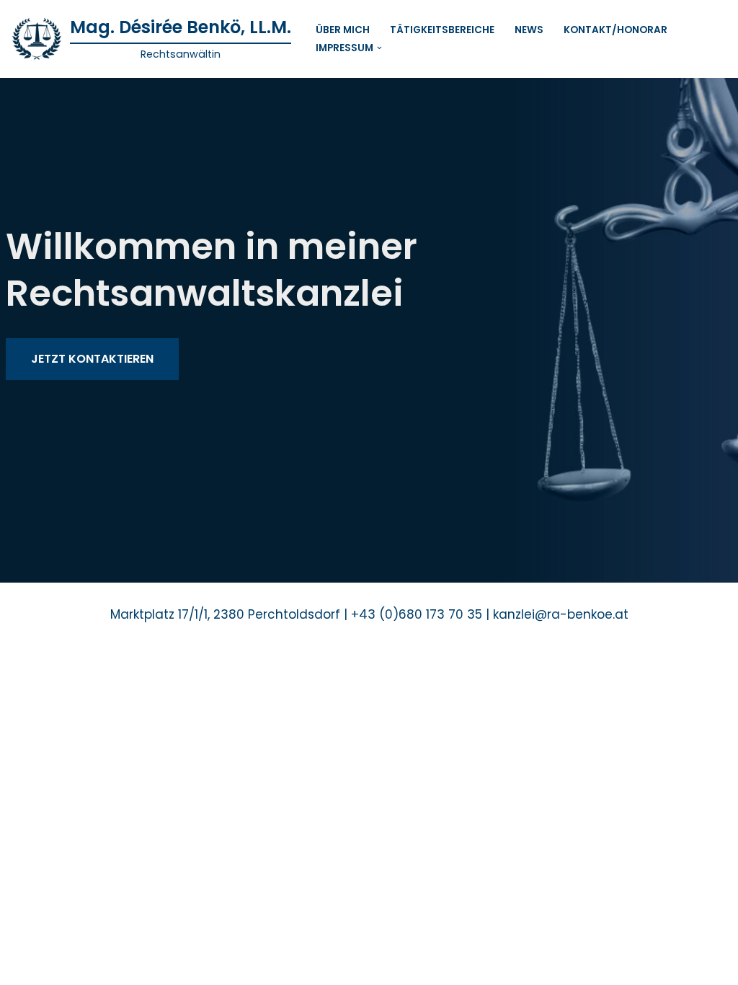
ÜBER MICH (343, 30)
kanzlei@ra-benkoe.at (560, 614)
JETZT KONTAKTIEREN (92, 358)
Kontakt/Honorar (615, 30)
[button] (379, 47)
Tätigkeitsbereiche (442, 30)
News (529, 30)
